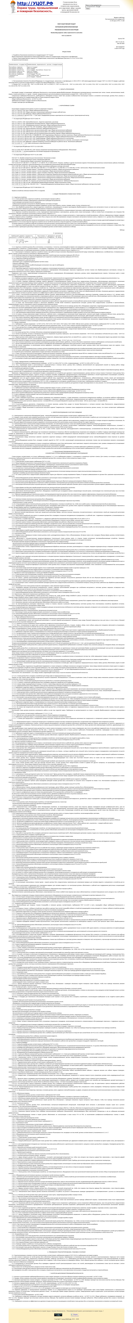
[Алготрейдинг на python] (58, 1316)
